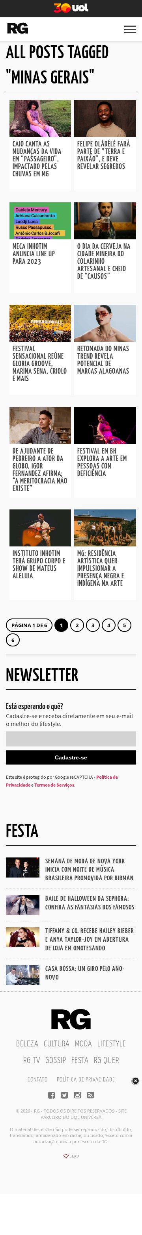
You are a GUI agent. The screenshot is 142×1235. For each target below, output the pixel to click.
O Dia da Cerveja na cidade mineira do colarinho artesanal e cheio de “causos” (104, 261)
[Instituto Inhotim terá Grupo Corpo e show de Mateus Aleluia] (40, 544)
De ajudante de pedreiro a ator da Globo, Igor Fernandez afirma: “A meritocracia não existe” (40, 470)
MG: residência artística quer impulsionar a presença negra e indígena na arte (100, 568)
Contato (38, 1080)
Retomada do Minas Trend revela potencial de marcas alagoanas (103, 360)
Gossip (55, 1061)
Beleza (27, 1044)
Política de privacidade (86, 1080)
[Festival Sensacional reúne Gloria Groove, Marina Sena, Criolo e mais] (40, 339)
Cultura (57, 1044)
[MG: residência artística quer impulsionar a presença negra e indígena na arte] (105, 544)
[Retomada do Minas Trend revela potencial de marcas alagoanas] (105, 339)
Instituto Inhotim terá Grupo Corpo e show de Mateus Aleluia (39, 565)
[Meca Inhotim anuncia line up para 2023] (40, 237)
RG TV (31, 1061)
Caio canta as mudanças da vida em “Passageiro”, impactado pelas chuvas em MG (37, 159)
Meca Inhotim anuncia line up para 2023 (34, 254)
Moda (83, 1044)
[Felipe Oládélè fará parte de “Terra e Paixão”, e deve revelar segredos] (105, 135)
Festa (80, 1061)
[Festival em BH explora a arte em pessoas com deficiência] (105, 442)
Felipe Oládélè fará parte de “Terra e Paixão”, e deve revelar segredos (103, 155)
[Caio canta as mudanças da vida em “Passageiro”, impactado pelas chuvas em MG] (40, 135)
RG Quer (106, 1061)
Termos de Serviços (54, 785)
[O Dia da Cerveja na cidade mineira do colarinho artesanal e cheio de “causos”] (105, 237)
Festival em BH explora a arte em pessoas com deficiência (102, 463)
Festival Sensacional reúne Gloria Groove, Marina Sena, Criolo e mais (40, 364)
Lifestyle (111, 1044)
